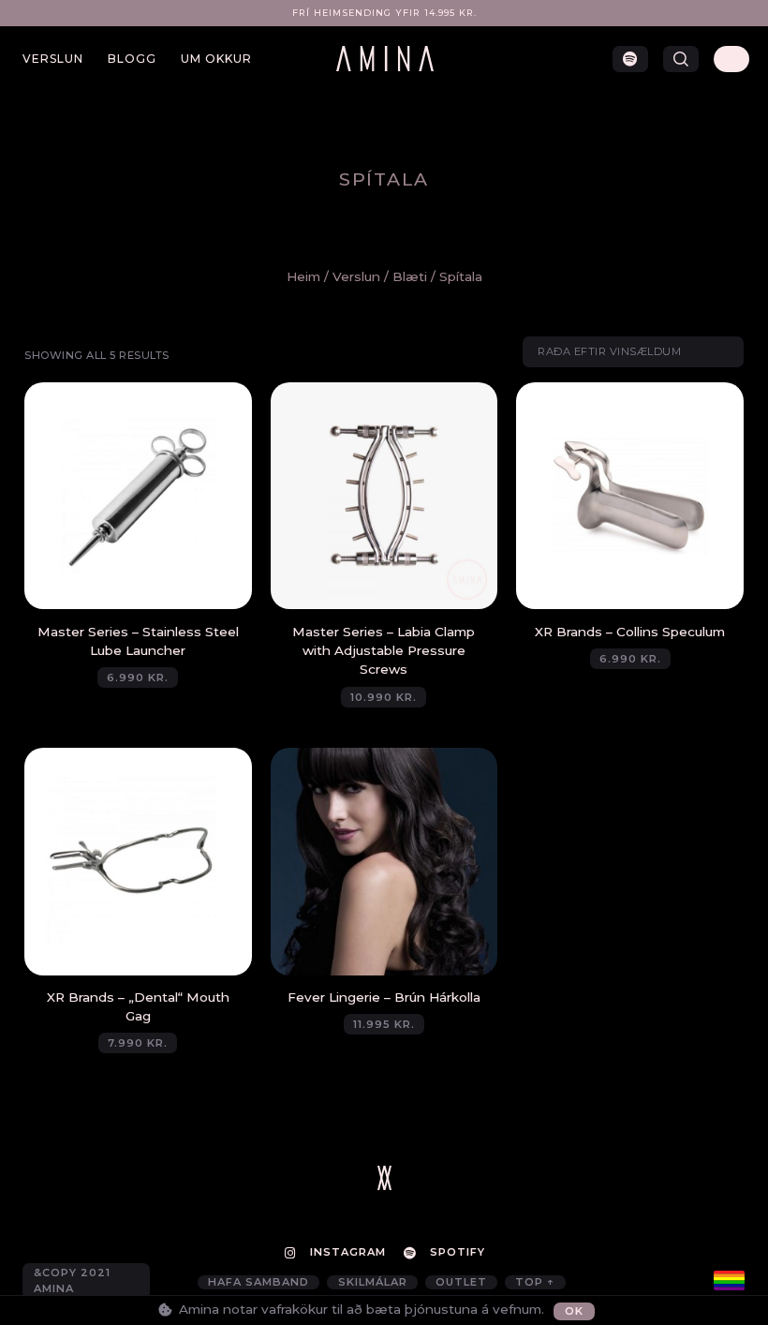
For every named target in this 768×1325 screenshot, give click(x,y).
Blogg (132, 59)
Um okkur (216, 59)
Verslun (52, 59)
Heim (303, 276)
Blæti (409, 276)
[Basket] (731, 59)
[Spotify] (630, 59)
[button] (681, 59)
